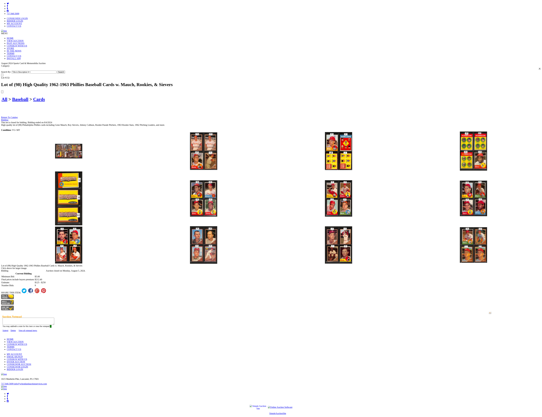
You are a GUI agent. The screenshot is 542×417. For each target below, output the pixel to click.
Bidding (4, 120)
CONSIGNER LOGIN (17, 18)
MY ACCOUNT (14, 23)
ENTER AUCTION (16, 362)
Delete (13, 331)
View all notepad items (28, 331)
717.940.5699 (13, 13)
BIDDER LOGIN (15, 21)
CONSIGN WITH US (17, 46)
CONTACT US (14, 26)
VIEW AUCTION (15, 41)
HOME (10, 38)
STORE (10, 48)
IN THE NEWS (14, 51)
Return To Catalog (9, 117)
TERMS (10, 53)
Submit (5, 331)
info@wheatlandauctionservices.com (30, 384)
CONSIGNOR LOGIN (17, 367)
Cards (39, 99)
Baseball (20, 99)
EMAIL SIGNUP (15, 356)
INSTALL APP (14, 58)
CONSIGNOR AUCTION (19, 364)
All (4, 99)
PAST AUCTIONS (15, 43)
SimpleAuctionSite (277, 413)
